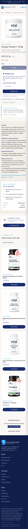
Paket (2, 465)
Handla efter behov (6, 457)
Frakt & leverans (5, 476)
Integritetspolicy (5, 496)
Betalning (3, 474)
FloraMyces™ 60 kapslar (10, 402)
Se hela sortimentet (8, 242)
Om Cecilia (3, 498)
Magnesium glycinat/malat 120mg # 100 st (14, 319)
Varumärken (4, 463)
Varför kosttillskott (5, 501)
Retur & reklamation (6, 482)
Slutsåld (14, 67)
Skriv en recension (14, 426)
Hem (2, 12)
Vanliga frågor (4, 493)
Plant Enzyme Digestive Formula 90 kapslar (13, 277)
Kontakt (3, 479)
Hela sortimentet (5, 460)
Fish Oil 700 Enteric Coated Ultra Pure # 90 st (14, 361)
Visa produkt (14, 284)
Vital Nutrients (8, 12)
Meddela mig (14, 91)
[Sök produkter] (20, 7)
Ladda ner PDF (15, 225)
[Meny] (25, 7)
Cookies (3, 490)
